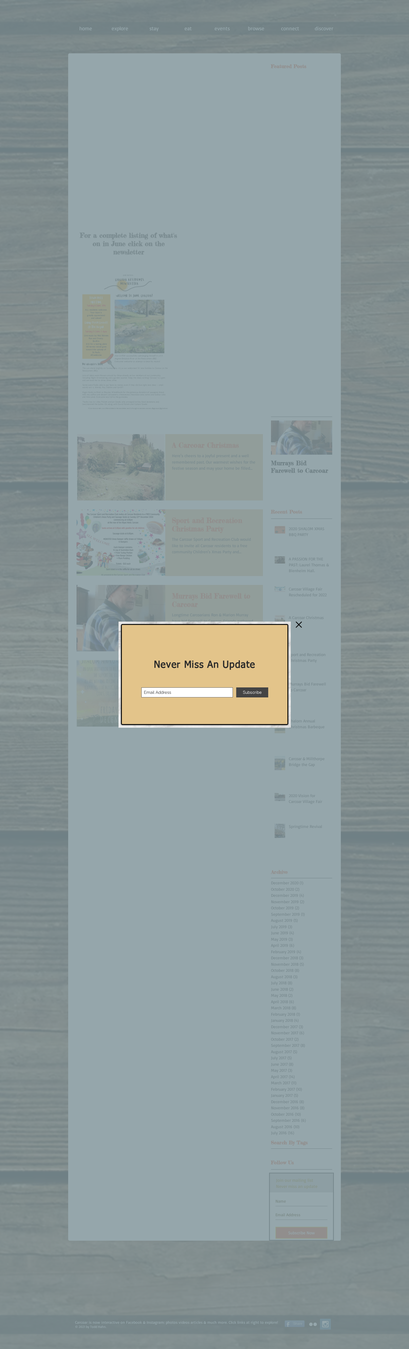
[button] (299, 625)
